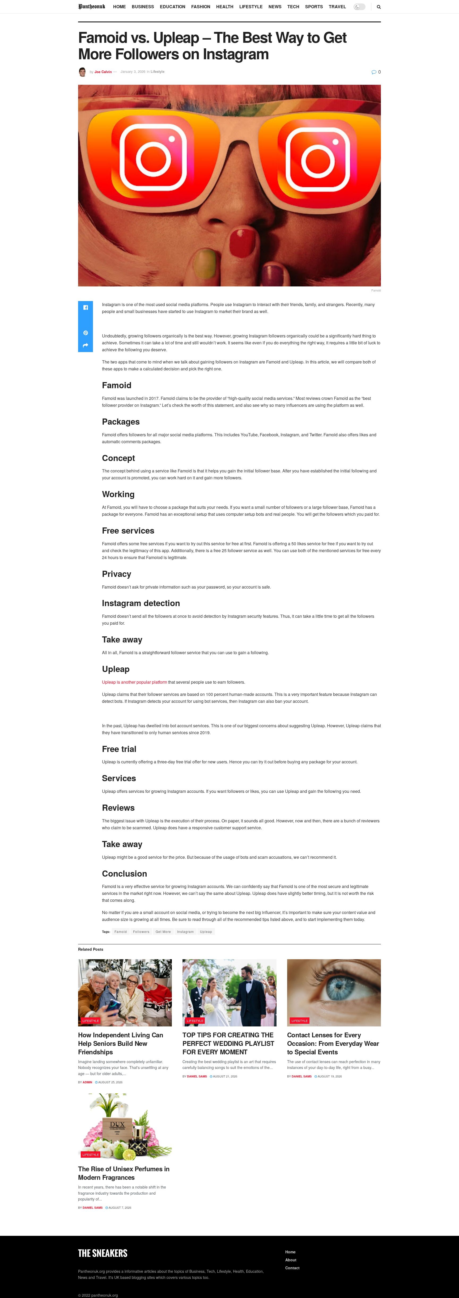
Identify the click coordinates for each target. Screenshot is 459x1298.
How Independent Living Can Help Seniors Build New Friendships (120, 1043)
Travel (337, 6)
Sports (314, 6)
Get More (163, 931)
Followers (141, 931)
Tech (293, 6)
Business (143, 6)
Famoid (120, 931)
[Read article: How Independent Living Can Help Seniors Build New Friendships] (125, 992)
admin (87, 1082)
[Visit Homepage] (92, 6)
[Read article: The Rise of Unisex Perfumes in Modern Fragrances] (125, 1127)
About (290, 1259)
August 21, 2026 (224, 1076)
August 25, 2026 (109, 1082)
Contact (292, 1267)
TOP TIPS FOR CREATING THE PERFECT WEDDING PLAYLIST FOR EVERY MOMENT (228, 1043)
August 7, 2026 (119, 1207)
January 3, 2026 (133, 71)
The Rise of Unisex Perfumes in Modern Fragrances (124, 1173)
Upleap (206, 931)
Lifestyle (251, 6)
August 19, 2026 (329, 1076)
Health (224, 6)
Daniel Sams (197, 1076)
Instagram (185, 931)
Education (172, 6)
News (275, 6)
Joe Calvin (103, 71)
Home (119, 6)
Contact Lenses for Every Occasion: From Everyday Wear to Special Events (333, 1043)
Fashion (200, 6)
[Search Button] (379, 6)
